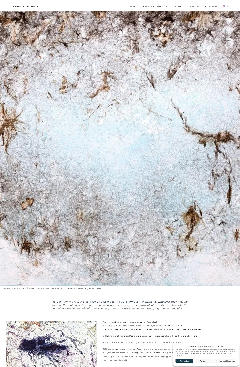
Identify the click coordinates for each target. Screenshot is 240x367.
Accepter (184, 361)
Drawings (162, 6)
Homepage (132, 6)
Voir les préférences (225, 361)
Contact (214, 6)
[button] (235, 346)
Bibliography (196, 6)
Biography (180, 6)
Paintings (147, 6)
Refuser (204, 361)
